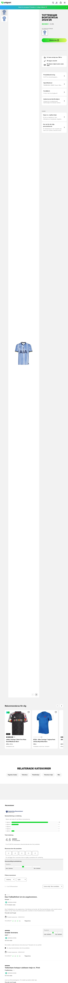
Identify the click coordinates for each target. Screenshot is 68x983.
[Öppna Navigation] (65, 3)
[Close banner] (66, 7)
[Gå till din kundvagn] (61, 3)
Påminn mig (53, 40)
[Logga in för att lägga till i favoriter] (28, 712)
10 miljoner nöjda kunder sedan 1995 (55, 64)
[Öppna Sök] (53, 2)
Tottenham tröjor (48, 774)
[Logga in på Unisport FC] (57, 3)
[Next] (61, 705)
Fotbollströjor (35, 774)
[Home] (6, 3)
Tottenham (25, 774)
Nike (59, 774)
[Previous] (57, 705)
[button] (4, 19)
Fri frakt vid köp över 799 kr (54, 57)
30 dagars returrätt (52, 60)
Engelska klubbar (12, 774)
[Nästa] (36, 694)
